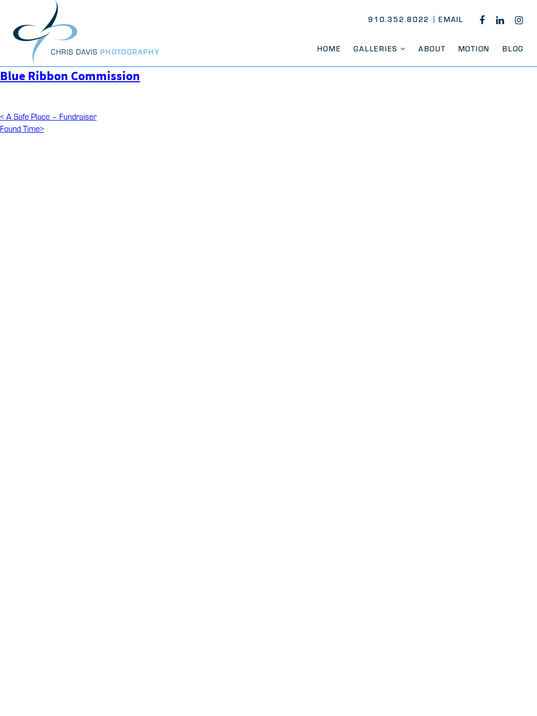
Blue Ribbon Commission (70, 75)
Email (451, 19)
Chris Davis (105, 52)
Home (329, 49)
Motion (474, 49)
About (432, 49)
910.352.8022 (398, 19)
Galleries (375, 49)
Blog (513, 49)
